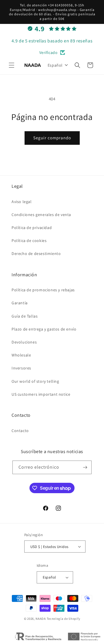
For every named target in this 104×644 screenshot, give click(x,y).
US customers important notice (41, 394)
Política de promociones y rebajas (43, 289)
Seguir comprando (52, 137)
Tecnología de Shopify (63, 619)
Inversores (21, 368)
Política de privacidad (32, 227)
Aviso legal (22, 201)
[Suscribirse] (85, 467)
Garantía (20, 302)
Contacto (20, 430)
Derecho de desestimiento (36, 253)
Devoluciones (24, 342)
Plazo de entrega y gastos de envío (44, 329)
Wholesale (21, 355)
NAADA (41, 619)
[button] (11, 65)
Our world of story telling (35, 381)
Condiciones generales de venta (41, 214)
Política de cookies (29, 240)
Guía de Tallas (25, 316)
